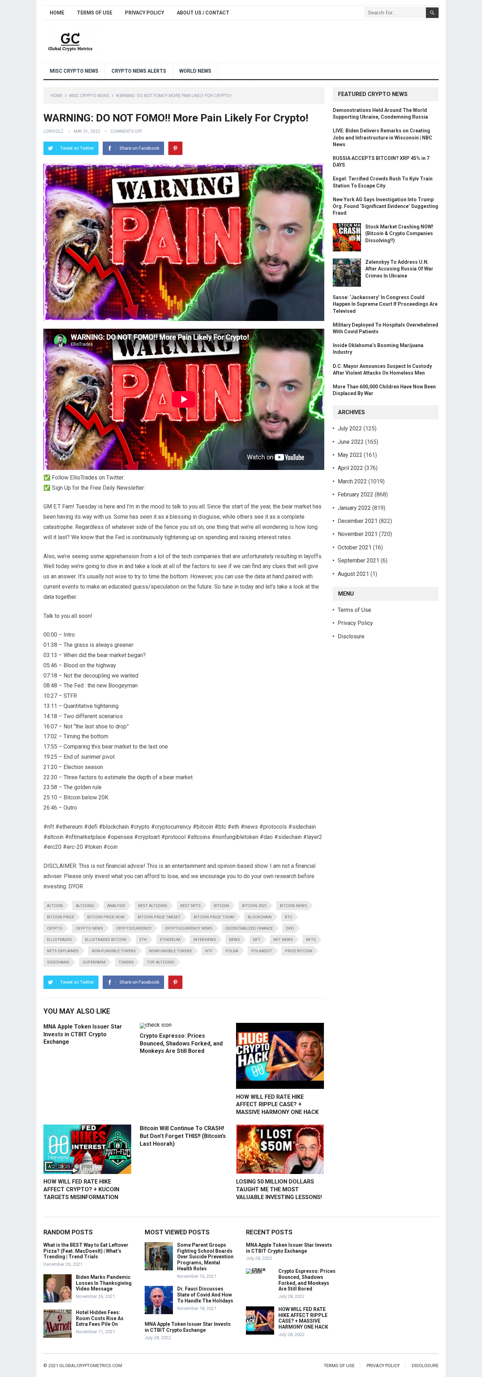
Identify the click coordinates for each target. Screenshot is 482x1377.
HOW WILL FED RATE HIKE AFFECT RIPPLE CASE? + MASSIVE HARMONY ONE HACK (277, 1104)
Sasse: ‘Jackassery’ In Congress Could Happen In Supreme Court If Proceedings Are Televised (385, 304)
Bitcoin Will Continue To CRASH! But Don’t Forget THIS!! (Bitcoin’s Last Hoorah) (183, 1136)
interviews (204, 939)
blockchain (260, 917)
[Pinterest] (175, 148)
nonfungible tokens (170, 951)
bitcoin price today (214, 917)
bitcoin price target (159, 917)
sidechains (58, 962)
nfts (311, 939)
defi (290, 928)
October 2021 (355, 547)
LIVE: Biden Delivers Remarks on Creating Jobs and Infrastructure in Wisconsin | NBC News (382, 137)
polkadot (261, 951)
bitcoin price (60, 917)
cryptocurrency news (188, 928)
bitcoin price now (106, 917)
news (234, 939)
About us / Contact (203, 13)
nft (256, 939)
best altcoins (152, 906)
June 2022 (351, 442)
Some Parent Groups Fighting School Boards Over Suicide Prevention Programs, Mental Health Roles (205, 1256)
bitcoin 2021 (254, 906)
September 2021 (358, 560)
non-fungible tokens (114, 951)
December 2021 (358, 521)
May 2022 (350, 455)
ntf (208, 951)
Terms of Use (94, 13)
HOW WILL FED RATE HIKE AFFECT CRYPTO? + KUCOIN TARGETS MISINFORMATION (81, 1189)
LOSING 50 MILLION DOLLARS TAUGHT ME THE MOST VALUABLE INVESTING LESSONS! (279, 1189)
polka (231, 951)
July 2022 (350, 428)
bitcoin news (293, 906)
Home (57, 13)
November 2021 (358, 534)
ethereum (170, 939)
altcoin (55, 906)
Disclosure (351, 636)
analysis (116, 906)
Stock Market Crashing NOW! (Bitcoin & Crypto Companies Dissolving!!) (399, 233)
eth (143, 939)
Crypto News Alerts (139, 71)
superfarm (94, 962)
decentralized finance (249, 928)
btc (288, 917)
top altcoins (160, 962)
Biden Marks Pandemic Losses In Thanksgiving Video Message (104, 1283)
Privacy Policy (144, 13)
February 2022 (355, 494)
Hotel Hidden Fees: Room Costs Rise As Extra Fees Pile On (99, 1318)
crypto (54, 928)
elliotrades (59, 939)
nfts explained (63, 951)
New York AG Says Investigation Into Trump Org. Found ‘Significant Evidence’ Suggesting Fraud (385, 206)
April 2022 (350, 468)
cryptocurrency (134, 928)
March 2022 (352, 481)
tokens (126, 962)
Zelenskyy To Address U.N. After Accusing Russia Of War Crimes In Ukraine (399, 268)
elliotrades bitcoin (105, 939)
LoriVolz (53, 131)
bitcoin (221, 906)
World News (195, 71)
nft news (283, 939)
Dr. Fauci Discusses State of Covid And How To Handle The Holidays (205, 1295)
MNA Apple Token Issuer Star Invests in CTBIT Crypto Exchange (82, 1034)
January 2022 (354, 508)
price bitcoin (298, 951)
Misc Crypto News (74, 71)
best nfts (190, 906)
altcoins (85, 906)
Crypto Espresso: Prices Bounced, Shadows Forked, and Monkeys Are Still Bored (181, 1043)
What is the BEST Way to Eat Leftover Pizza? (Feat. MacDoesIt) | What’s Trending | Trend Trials (85, 1251)
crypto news (89, 928)
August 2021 (353, 574)
